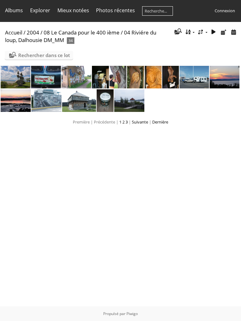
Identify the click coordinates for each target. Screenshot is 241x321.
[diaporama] (213, 32)
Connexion (225, 10)
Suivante (140, 122)
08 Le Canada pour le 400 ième (82, 32)
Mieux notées (73, 10)
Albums (14, 10)
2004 (33, 32)
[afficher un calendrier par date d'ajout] (223, 32)
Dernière (160, 122)
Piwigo (132, 313)
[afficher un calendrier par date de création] (233, 32)
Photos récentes (115, 10)
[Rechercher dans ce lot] (177, 32)
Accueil (13, 32)
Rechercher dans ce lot (44, 55)
